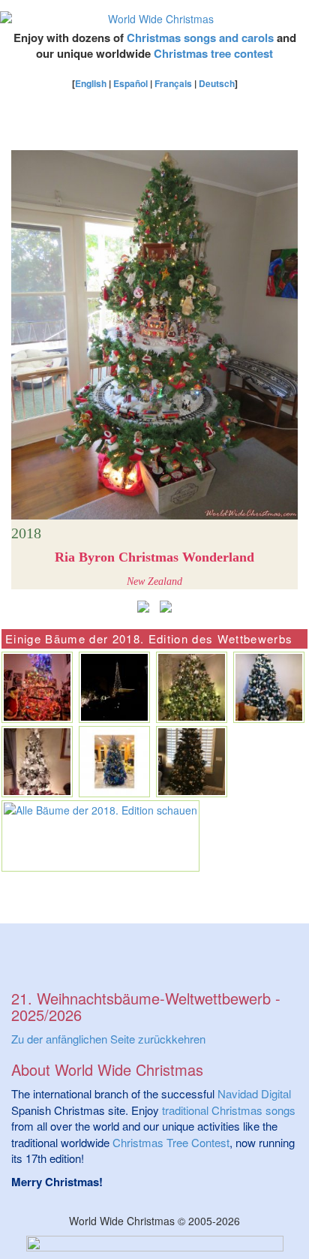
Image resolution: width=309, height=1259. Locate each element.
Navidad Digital (254, 1093)
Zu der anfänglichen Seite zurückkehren (108, 1039)
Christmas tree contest (213, 53)
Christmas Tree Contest (171, 1142)
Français (173, 83)
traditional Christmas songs (229, 1110)
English (90, 83)
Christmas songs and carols (200, 37)
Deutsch (217, 83)
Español (130, 83)
